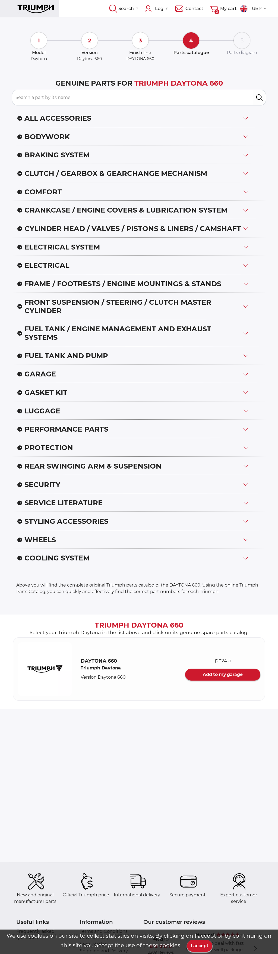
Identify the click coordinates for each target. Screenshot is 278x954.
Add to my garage (223, 674)
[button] (45, 669)
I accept (199, 945)
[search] (259, 97)
